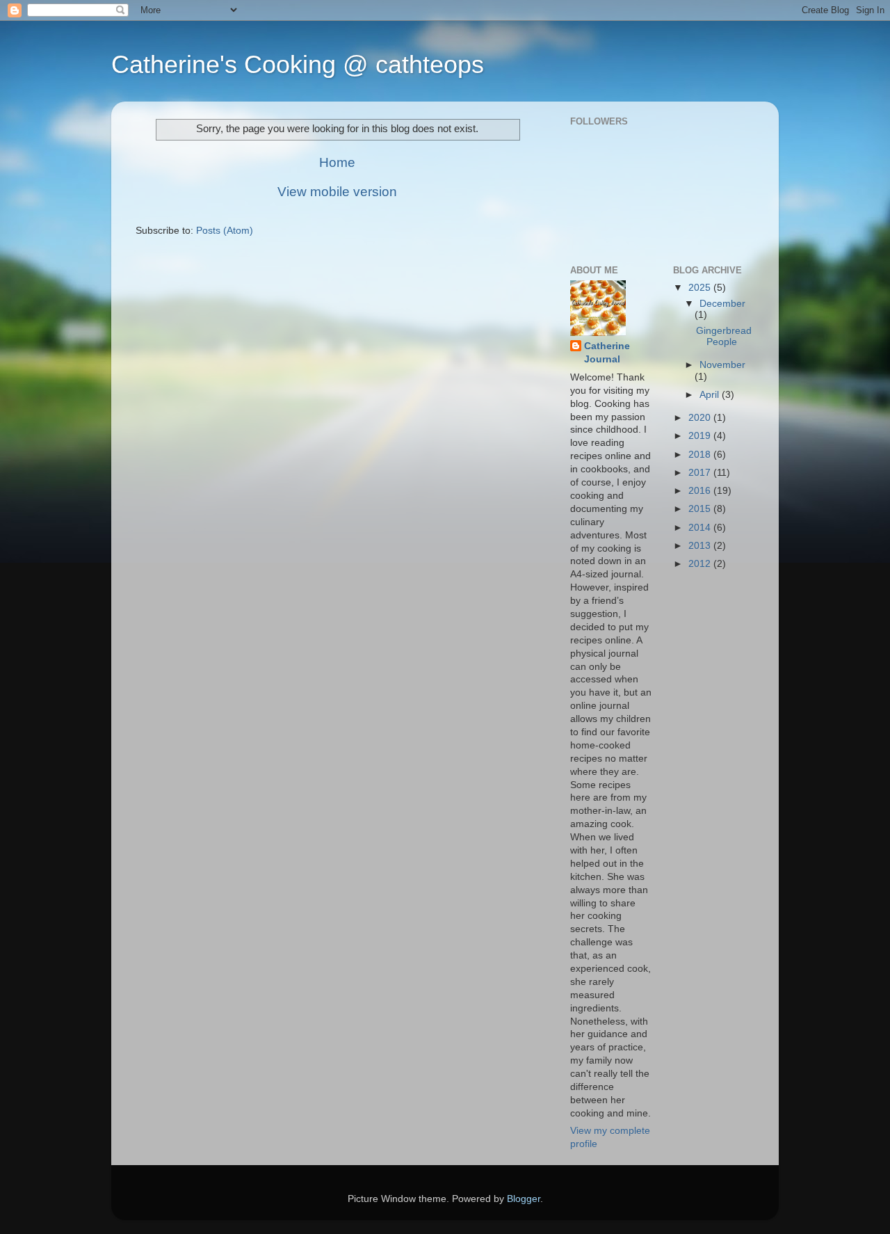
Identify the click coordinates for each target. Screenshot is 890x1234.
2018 (700, 454)
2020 (700, 417)
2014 (700, 527)
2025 (700, 287)
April (710, 395)
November (722, 365)
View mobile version (337, 191)
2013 (700, 545)
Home (337, 162)
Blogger (523, 1199)
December (722, 303)
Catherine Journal (607, 352)
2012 (700, 564)
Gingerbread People (724, 336)
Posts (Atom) (224, 230)
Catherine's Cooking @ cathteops (297, 64)
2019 (700, 436)
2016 (700, 491)
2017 (700, 472)
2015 (700, 509)
